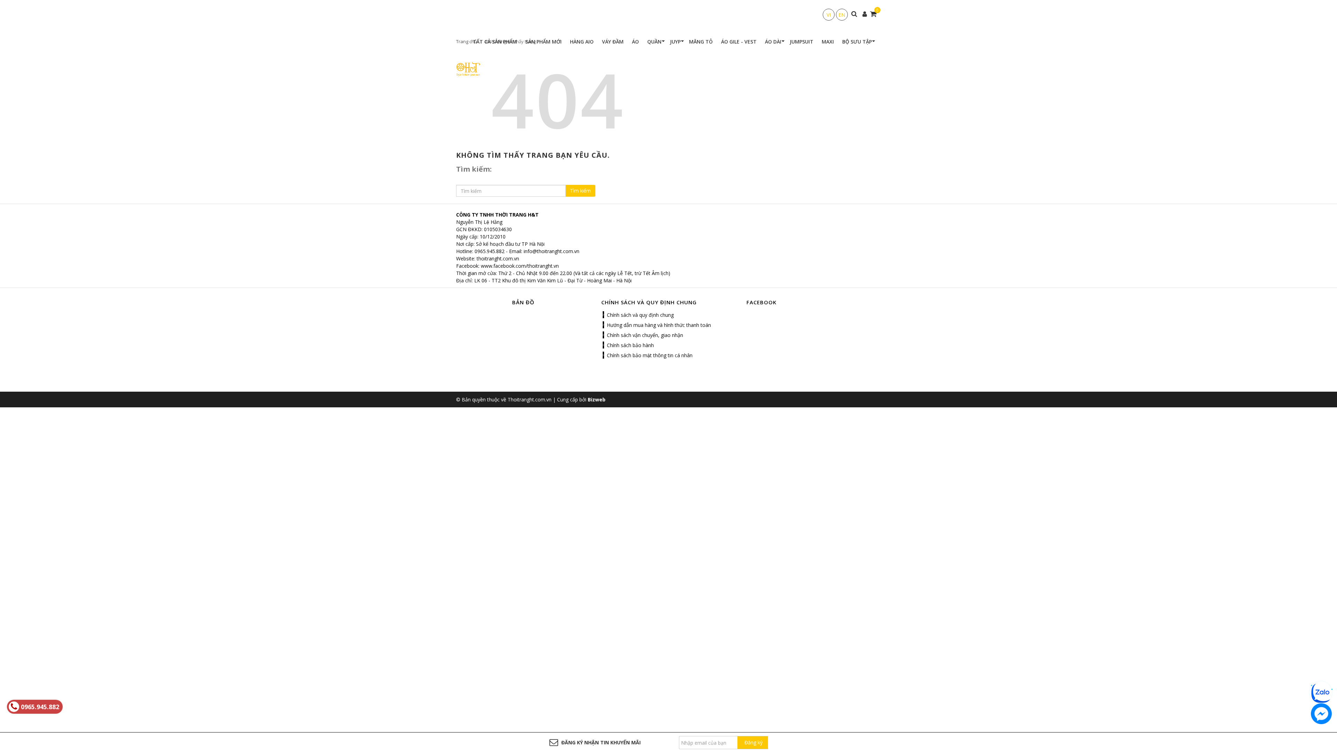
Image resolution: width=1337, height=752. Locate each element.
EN (841, 14)
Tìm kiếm (580, 190)
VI (829, 14)
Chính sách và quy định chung (640, 315)
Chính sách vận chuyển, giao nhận (645, 335)
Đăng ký (753, 742)
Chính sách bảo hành (630, 345)
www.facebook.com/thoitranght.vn (520, 266)
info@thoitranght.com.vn (551, 251)
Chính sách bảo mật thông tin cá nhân (650, 355)
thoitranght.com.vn (498, 258)
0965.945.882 (490, 251)
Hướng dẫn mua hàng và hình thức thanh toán (659, 325)
